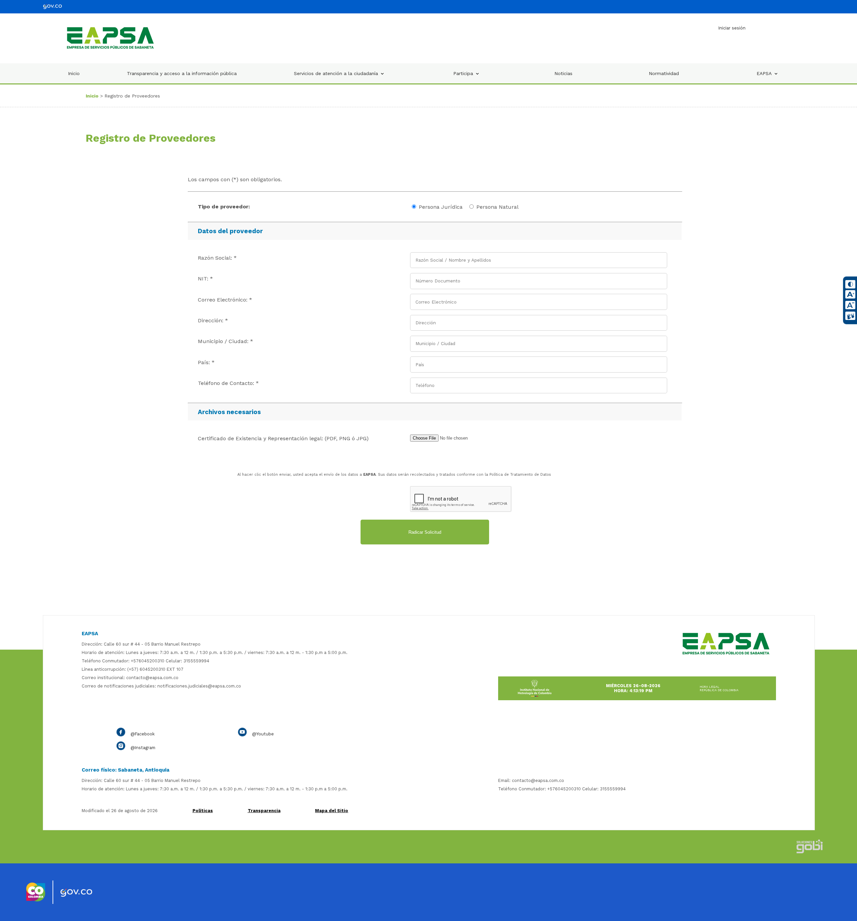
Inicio (74, 73)
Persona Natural (497, 207)
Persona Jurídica (441, 207)
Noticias (563, 73)
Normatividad (664, 73)
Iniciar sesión (732, 27)
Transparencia (264, 810)
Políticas (202, 810)
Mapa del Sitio (331, 810)
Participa (463, 73)
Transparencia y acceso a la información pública (182, 73)
